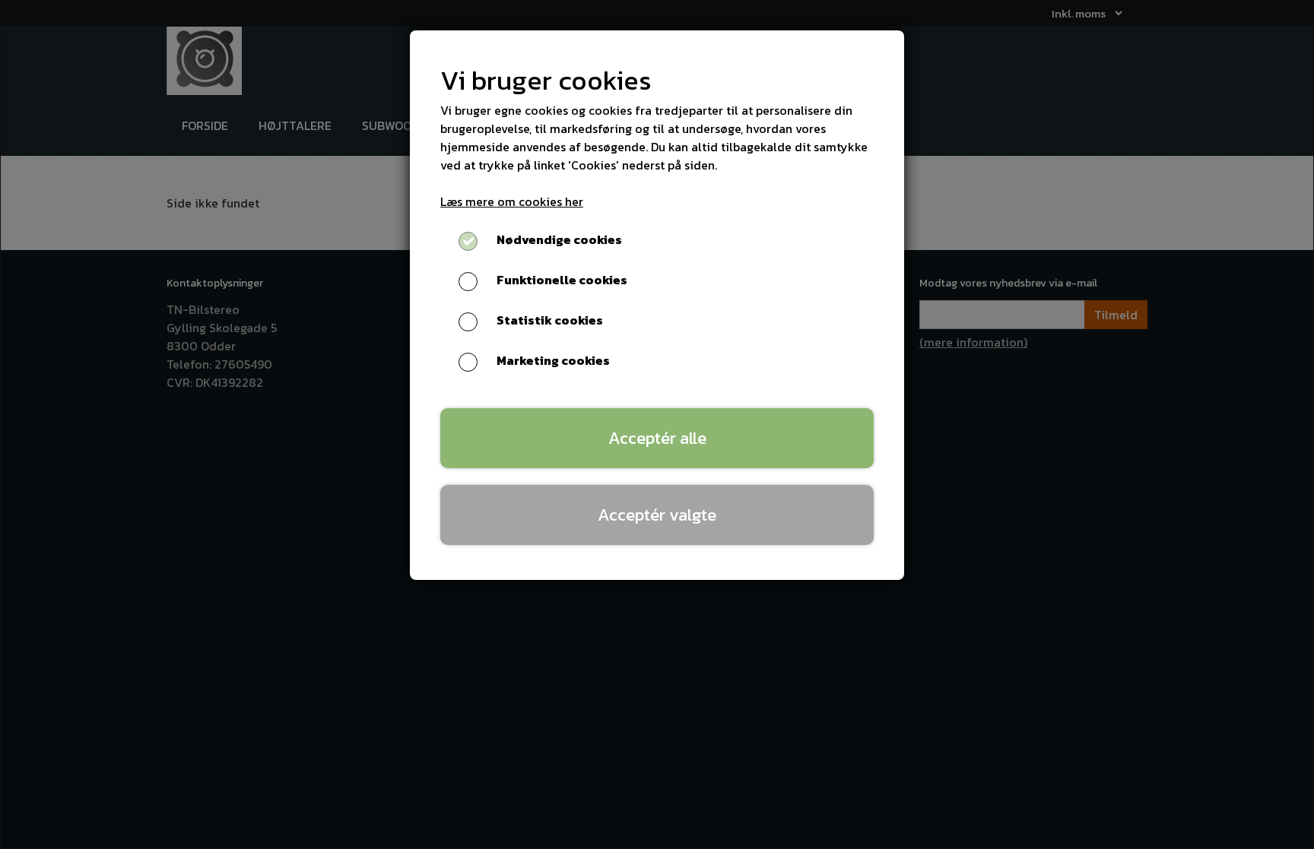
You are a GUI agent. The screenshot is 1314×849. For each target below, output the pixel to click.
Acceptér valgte (657, 514)
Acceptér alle (657, 438)
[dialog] (657, 424)
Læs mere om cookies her (511, 201)
